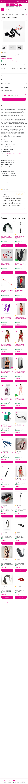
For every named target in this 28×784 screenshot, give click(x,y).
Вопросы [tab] (10, 182)
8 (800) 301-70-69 (20, 1)
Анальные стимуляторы (17, 14)
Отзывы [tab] (3, 182)
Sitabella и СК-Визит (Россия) (19, 68)
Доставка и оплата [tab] (18, 105)
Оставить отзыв (14, 212)
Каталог (8, 14)
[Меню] (2, 9)
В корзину (14, 99)
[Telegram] (26, 1)
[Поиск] (25, 9)
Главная (3, 14)
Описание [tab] (3, 105)
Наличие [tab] (10, 105)
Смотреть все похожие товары (14, 602)
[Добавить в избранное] (25, 94)
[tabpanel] (14, 143)
